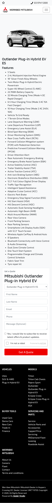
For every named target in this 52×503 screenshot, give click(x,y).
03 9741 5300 (41, 2)
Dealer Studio (19, 496)
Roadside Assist (36, 444)
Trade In (6, 427)
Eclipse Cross (34, 395)
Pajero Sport (34, 382)
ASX (30, 405)
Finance (6, 431)
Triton (31, 375)
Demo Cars (7, 421)
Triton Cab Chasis (36, 379)
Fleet (4, 466)
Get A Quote (26, 352)
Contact (6, 469)
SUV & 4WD (8, 379)
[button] (46, 10)
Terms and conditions (12, 473)
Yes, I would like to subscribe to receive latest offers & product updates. (27, 335)
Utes (4, 375)
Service (31, 421)
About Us (6, 459)
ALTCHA (43, 343)
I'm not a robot (17, 343)
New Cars (7, 424)
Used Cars (7, 417)
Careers (6, 463)
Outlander (33, 385)
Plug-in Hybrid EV (11, 382)
